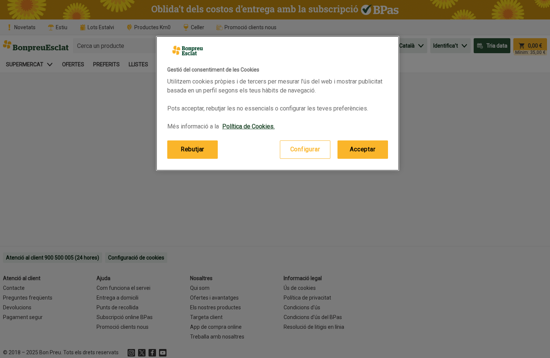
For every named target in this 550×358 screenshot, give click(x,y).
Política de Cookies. (248, 126)
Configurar (305, 149)
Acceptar (362, 149)
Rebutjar (192, 149)
